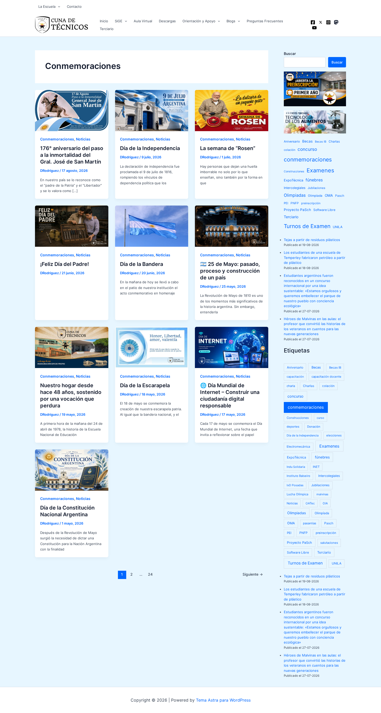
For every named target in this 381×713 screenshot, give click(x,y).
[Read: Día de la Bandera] (151, 226)
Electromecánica (298, 446)
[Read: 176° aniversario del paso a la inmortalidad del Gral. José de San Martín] (71, 110)
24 (150, 574)
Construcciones (294, 171)
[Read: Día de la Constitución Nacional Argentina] (71, 470)
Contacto (74, 6)
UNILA (337, 227)
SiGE (118, 21)
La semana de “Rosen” (227, 148)
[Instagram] (328, 22)
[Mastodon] (336, 22)
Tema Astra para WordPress (223, 700)
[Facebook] (313, 22)
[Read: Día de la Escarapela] (151, 347)
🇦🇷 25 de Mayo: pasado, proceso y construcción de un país (230, 271)
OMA (329, 195)
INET (316, 467)
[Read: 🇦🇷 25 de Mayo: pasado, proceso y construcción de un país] (231, 226)
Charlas (334, 141)
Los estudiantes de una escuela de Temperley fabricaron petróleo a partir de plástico (314, 257)
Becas (307, 141)
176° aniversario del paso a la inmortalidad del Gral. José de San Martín (71, 155)
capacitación (295, 376)
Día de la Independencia (150, 148)
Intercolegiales (294, 188)
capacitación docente (326, 376)
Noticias (83, 139)
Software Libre (324, 210)
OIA (325, 503)
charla (291, 386)
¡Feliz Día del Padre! (64, 264)
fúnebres (314, 180)
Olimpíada (315, 195)
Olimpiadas (295, 195)
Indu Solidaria (296, 467)
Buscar (290, 53)
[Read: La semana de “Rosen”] (231, 110)
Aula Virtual (143, 21)
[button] (57, 6)
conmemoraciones (308, 159)
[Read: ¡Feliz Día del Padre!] (71, 226)
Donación (313, 426)
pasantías (309, 523)
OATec (310, 503)
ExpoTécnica (293, 180)
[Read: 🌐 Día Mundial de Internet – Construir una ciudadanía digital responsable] (231, 347)
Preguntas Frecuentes (265, 21)
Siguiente (253, 574)
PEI (286, 203)
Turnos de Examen (307, 226)
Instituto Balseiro (298, 476)
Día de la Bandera (141, 264)
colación (289, 150)
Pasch (339, 195)
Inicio (104, 21)
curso (320, 418)
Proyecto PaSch (297, 210)
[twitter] (320, 22)
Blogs (231, 21)
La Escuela (46, 6)
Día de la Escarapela (145, 385)
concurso (307, 149)
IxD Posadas (295, 485)
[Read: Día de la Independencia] (151, 110)
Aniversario (292, 141)
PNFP (295, 203)
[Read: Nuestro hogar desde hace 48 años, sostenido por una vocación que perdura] (71, 347)
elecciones (334, 435)
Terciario (107, 29)
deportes (293, 426)
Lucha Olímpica (297, 494)
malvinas (322, 494)
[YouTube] (314, 27)
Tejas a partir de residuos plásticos (312, 240)
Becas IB (320, 141)
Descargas (167, 21)
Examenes (320, 170)
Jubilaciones (316, 188)
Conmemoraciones (57, 139)
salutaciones (329, 543)
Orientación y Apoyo (198, 21)
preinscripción (310, 203)
